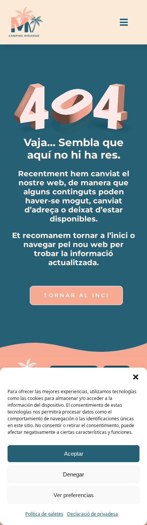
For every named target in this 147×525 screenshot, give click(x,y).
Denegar (73, 474)
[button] (135, 377)
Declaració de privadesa (92, 514)
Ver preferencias (74, 495)
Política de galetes (44, 514)
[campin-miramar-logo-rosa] (26, 10)
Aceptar (73, 453)
